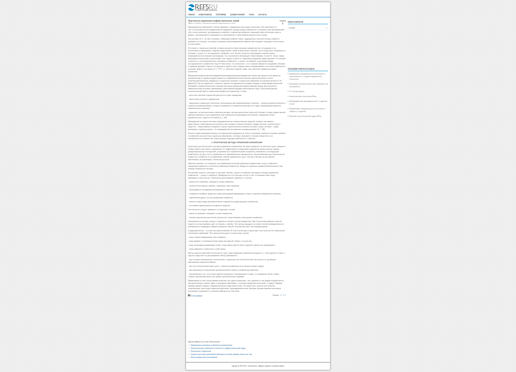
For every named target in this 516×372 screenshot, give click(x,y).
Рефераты (190, 23)
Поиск (251, 14)
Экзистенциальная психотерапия (204, 357)
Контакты (262, 14)
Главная (191, 14)
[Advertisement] (237, 318)
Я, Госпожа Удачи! (296, 91)
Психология (197, 23)
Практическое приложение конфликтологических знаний (219, 23)
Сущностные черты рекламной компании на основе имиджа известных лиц (221, 354)
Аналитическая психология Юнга (302, 96)
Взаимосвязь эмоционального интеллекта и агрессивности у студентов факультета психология (307, 76)
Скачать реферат (196, 295)
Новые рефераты (205, 14)
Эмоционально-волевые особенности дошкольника (211, 345)
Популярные (221, 14)
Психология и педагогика (201, 351)
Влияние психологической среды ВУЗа (305, 116)
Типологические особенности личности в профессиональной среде (218, 348)
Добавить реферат (237, 14)
